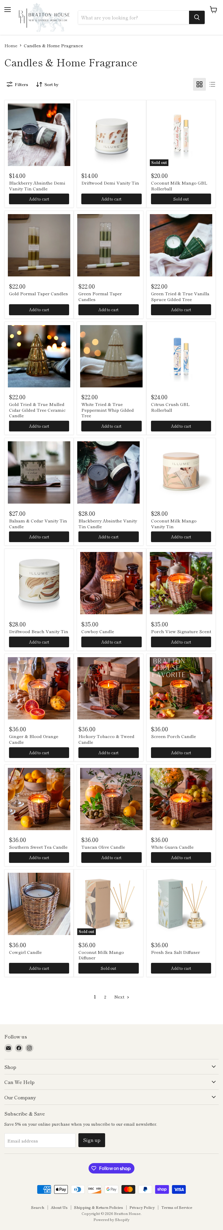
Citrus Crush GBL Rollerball (170, 407)
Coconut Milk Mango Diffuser (101, 955)
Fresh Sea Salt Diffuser (175, 952)
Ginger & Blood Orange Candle (33, 739)
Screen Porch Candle (173, 736)
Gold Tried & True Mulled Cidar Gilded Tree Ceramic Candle (37, 409)
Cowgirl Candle (25, 952)
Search (37, 1207)
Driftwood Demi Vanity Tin (110, 183)
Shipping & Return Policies (98, 1207)
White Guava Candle (172, 847)
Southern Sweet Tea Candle (38, 847)
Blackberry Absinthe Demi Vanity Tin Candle (37, 186)
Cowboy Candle (97, 631)
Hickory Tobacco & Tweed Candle (106, 739)
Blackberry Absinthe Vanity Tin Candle (107, 523)
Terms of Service (176, 1207)
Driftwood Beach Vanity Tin (38, 631)
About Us (59, 1207)
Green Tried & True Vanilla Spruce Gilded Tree (180, 296)
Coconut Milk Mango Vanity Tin (174, 523)
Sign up (91, 1140)
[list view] (212, 84)
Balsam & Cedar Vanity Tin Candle (38, 523)
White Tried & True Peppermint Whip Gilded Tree (107, 409)
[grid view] (199, 84)
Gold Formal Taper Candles (38, 293)
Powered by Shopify (111, 1219)
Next (119, 997)
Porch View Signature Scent (181, 631)
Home (10, 45)
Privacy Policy (142, 1207)
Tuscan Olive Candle (103, 847)
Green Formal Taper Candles (100, 296)
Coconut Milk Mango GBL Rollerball (179, 186)
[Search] (197, 17)
